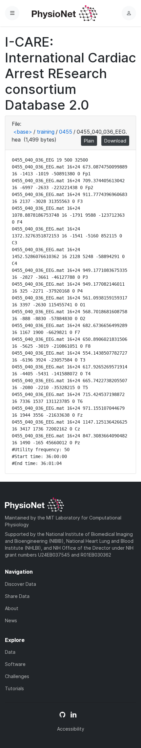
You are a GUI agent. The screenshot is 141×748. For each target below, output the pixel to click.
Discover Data (20, 584)
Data (10, 652)
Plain (89, 140)
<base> (22, 131)
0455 (65, 131)
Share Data (17, 596)
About (11, 608)
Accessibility (70, 729)
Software (15, 664)
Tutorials (14, 688)
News (11, 620)
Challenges (17, 676)
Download (115, 140)
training (45, 131)
